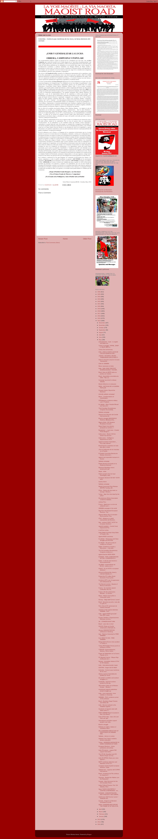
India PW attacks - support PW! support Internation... (108, 751)
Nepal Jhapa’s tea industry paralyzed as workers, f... (106, 427)
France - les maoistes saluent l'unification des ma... (107, 588)
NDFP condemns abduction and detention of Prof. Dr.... (108, 762)
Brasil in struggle (103, 724)
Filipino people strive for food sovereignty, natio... (107, 474)
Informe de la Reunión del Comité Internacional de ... (108, 415)
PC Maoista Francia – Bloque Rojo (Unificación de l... (108, 658)
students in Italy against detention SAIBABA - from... (108, 610)
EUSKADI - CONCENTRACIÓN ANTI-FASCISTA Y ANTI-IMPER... (109, 793)
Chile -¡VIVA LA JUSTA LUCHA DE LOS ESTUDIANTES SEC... (108, 352)
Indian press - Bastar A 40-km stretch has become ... (107, 434)
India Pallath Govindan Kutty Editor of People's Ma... (109, 533)
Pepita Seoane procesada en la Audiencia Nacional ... (108, 464)
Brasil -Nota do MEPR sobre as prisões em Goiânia (108, 373)
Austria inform (103, 481)
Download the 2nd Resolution (103, 191)
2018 (99, 311)
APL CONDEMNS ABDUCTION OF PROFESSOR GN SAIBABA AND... (109, 732)
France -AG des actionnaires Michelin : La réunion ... (107, 592)
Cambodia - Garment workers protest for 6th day (107, 682)
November (102, 325)
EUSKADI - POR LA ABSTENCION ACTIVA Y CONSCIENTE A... (108, 557)
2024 (99, 296)
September (102, 330)
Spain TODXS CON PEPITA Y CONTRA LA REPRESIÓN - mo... (109, 789)
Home (65, 239)
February (102, 814)
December (102, 322)
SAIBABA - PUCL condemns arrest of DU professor (108, 698)
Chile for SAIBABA (104, 363)
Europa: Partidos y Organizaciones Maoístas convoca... (109, 618)
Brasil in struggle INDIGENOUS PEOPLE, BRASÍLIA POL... (108, 419)
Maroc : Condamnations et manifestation (106, 397)
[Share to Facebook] (68, 185)
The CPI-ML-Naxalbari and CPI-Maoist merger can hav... (108, 755)
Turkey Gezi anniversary (106, 349)
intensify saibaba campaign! (107, 394)
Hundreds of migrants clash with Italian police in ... (108, 709)
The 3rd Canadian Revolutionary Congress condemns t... (108, 551)
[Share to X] (67, 185)
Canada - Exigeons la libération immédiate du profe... (108, 801)
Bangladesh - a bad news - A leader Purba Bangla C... (109, 430)
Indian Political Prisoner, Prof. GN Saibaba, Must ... (108, 786)
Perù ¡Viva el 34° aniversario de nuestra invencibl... (108, 606)
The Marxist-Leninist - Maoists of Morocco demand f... (108, 584)
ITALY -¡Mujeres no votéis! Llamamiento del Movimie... (107, 519)
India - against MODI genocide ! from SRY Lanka (108, 614)
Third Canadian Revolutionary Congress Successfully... (107, 409)
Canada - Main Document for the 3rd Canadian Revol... (108, 782)
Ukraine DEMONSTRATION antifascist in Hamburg (107, 631)
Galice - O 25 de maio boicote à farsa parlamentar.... (108, 561)
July (100, 335)
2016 (99, 316)
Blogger (89, 834)
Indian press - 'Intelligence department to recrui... (106, 438)
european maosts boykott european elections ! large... (109, 766)
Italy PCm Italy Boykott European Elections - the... (108, 511)
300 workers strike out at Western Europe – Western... (108, 686)
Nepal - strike (102, 471)
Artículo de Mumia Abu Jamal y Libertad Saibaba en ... (107, 573)
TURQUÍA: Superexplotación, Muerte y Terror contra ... (107, 650)
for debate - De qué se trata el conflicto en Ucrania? (107, 543)
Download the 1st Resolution (103, 189)
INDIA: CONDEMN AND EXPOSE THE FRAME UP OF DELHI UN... (109, 805)
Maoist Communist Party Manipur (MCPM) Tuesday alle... (108, 487)
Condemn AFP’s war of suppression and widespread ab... (109, 581)
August (101, 332)
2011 (99, 824)
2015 (99, 318)
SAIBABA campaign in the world (108, 508)
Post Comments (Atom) (53, 242)
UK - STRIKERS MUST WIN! (107, 621)
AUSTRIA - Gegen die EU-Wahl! (108, 667)
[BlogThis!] (65, 185)
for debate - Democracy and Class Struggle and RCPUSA (108, 539)
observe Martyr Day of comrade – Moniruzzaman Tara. (108, 515)
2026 (99, 292)
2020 (99, 306)
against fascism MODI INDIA (107, 554)
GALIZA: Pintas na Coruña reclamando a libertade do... (107, 627)
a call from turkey (104, 530)
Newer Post (42, 239)
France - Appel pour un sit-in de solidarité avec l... (108, 505)
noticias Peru (102, 502)
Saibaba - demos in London (107, 736)
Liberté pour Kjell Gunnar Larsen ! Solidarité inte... (108, 797)
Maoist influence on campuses (107, 384)
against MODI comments (106, 536)
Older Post (87, 239)
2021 (99, 304)
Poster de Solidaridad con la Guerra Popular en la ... (109, 654)
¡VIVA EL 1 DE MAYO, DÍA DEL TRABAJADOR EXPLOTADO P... (109, 356)
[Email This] (63, 185)
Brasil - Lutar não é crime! (106, 624)
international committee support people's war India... (108, 721)
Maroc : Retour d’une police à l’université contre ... (107, 596)
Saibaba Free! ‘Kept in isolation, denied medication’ (108, 739)
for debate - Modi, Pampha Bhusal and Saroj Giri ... (108, 405)
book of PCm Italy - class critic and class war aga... (108, 717)
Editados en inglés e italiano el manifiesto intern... (107, 727)
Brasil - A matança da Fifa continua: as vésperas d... (109, 774)
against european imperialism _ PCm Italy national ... (108, 442)
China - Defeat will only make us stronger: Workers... (108, 491)
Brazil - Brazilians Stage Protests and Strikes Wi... (108, 702)
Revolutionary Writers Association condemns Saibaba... (108, 498)
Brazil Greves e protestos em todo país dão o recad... (108, 446)
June (100, 337)
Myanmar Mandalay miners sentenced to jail (106, 468)
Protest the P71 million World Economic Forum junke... (107, 577)
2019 (99, 308)
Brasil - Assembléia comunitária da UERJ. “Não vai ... (108, 377)
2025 (99, 294)
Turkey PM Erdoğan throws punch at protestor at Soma (109, 646)
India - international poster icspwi (108, 665)
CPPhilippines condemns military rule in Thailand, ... (108, 401)
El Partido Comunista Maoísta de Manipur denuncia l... (108, 454)
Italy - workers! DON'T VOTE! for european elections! (108, 523)
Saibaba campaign (104, 412)
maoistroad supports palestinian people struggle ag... (108, 690)
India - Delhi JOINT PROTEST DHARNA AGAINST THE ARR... (108, 369)
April (100, 809)
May (100, 339)
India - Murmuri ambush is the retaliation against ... (107, 705)
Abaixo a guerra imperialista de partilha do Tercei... (108, 674)
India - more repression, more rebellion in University (107, 694)
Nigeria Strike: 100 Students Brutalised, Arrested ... (107, 423)
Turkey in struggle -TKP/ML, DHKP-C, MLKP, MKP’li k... (109, 346)
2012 (99, 822)
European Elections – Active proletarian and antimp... (107, 747)
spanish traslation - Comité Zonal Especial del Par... (108, 527)
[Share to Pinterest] (70, 185)
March (101, 811)
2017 (99, 313)
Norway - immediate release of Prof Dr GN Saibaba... (109, 662)
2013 (99, 819)
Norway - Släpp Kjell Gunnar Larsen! (109, 599)
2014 (99, 320)
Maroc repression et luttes (106, 366)
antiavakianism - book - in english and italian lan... (108, 342)
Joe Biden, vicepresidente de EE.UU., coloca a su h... (107, 565)
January (101, 816)
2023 (99, 299)
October (101, 327)
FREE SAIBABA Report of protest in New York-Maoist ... (109, 713)
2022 (99, 301)
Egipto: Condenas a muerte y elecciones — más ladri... (107, 547)
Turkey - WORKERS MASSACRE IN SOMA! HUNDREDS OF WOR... (109, 743)
